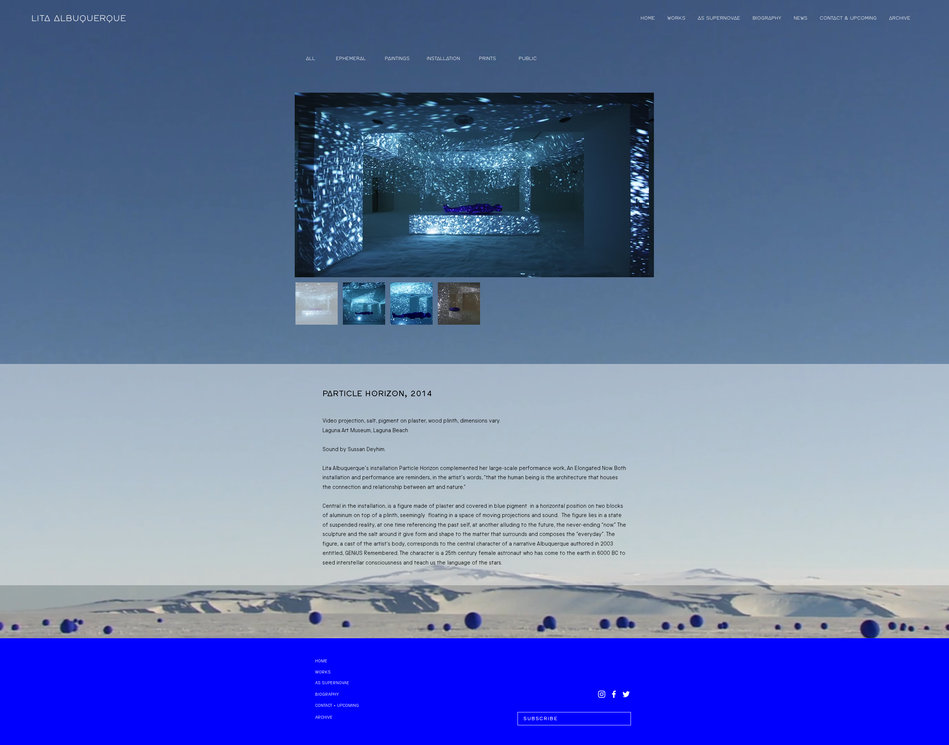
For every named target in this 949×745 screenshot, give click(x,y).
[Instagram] (601, 694)
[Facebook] (614, 694)
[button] (574, 718)
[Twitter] (626, 694)
